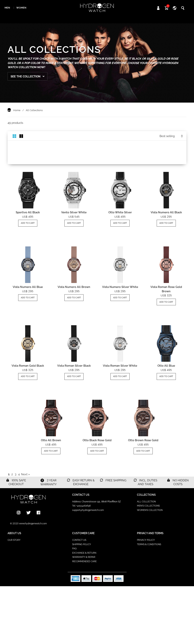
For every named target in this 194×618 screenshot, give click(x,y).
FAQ (74, 548)
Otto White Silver (120, 212)
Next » (25, 474)
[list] (21, 135)
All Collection (146, 501)
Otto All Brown (51, 440)
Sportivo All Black (28, 212)
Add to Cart (28, 223)
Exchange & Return (84, 553)
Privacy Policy (146, 540)
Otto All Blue (166, 365)
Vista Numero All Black (166, 212)
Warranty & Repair (83, 557)
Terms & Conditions (149, 544)
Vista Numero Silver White (120, 287)
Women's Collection (150, 510)
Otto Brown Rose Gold (143, 440)
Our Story (14, 540)
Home (16, 110)
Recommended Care (84, 561)
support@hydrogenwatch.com (88, 510)
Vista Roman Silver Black (74, 365)
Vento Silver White (74, 212)
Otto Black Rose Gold (97, 440)
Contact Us (79, 540)
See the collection (26, 76)
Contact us (80, 494)
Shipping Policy (81, 544)
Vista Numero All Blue (28, 287)
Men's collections (148, 505)
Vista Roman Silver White (120, 365)
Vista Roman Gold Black (28, 365)
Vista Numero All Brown (74, 287)
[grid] (14, 135)
